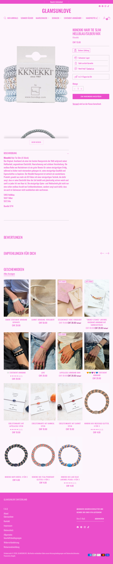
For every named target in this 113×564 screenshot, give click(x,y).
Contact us (90, 68)
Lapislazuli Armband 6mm (69, 372)
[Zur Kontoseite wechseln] (103, 18)
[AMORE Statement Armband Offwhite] (16, 298)
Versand (76, 103)
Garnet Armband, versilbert (43, 319)
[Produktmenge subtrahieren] (81, 88)
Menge (75, 83)
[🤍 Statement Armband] (16, 351)
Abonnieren (99, 518)
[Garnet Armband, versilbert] (43, 298)
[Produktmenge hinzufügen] (75, 88)
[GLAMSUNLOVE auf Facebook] (100, 6)
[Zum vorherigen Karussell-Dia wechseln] (102, 253)
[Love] (43, 351)
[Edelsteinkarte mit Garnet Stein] (69, 401)
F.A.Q (6, 508)
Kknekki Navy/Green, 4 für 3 (16, 477)
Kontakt (7, 521)
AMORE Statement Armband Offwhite (16, 321)
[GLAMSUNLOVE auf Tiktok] (108, 6)
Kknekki (76, 37)
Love (43, 372)
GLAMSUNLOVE (22, 553)
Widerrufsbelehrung (11, 542)
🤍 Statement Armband (16, 372)
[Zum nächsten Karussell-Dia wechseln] (107, 253)
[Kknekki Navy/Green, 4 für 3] (16, 455)
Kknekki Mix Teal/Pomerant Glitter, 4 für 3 (43, 478)
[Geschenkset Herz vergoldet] (69, 298)
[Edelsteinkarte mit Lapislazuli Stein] (16, 401)
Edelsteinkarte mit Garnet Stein (70, 424)
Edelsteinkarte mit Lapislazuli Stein (16, 424)
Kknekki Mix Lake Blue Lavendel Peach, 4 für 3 (69, 478)
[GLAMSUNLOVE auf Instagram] (105, 6)
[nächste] (68, 2)
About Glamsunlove (8, 515)
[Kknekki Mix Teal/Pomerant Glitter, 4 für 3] (43, 455)
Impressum (8, 525)
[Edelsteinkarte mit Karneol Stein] (43, 401)
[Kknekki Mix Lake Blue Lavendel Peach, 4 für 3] (69, 455)
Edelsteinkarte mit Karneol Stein (43, 424)
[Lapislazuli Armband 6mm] (69, 351)
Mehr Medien (36, 142)
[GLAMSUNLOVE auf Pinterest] (103, 6)
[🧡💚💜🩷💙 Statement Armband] (96, 351)
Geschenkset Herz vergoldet (70, 319)
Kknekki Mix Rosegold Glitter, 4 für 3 (96, 424)
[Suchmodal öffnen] (5, 18)
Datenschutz (8, 530)
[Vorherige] (44, 2)
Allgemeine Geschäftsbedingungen (13, 536)
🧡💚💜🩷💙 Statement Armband (97, 374)
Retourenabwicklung (12, 547)
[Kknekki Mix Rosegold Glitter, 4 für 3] (96, 401)
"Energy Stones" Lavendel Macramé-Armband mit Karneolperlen (97, 322)
